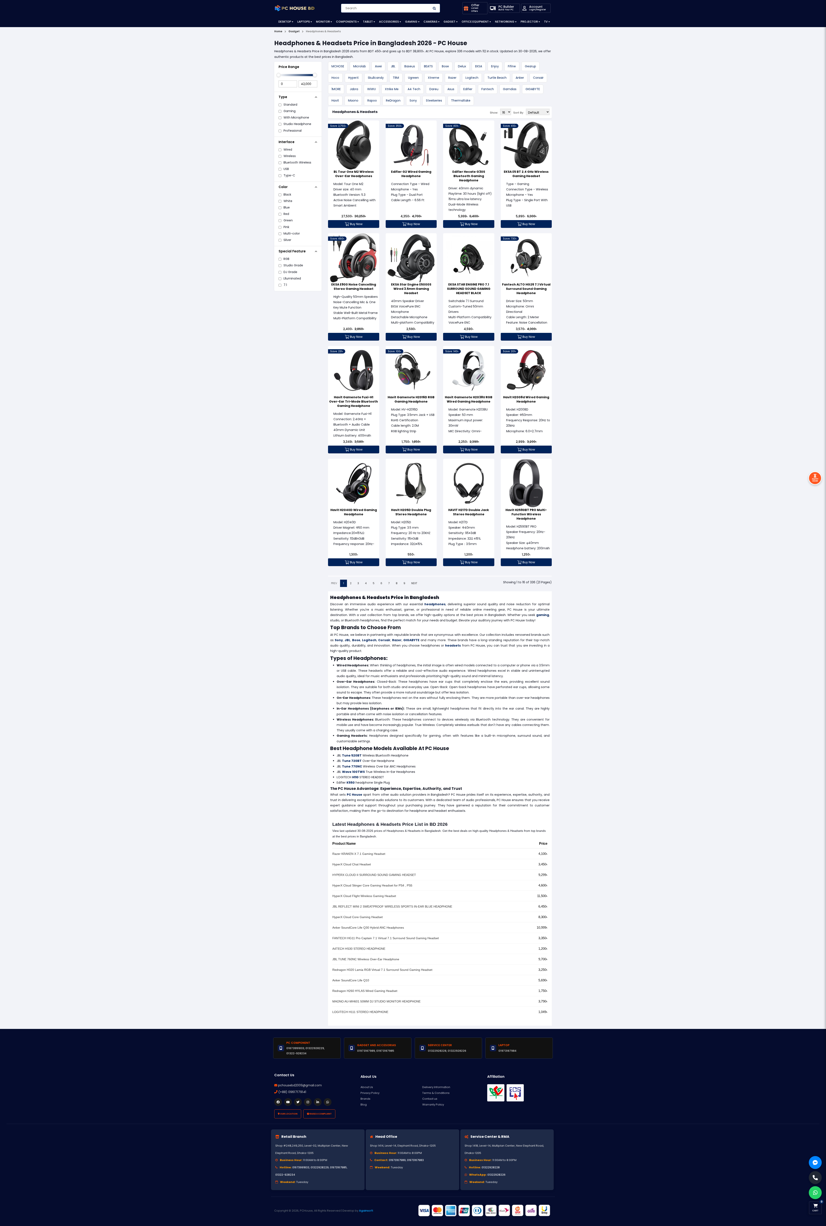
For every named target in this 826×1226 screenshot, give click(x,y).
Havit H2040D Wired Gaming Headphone (353, 512)
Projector (529, 22)
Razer (452, 78)
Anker (520, 78)
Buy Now (355, 224)
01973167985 (338, 1167)
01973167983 (415, 1160)
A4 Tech (414, 89)
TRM (396, 78)
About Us (367, 1087)
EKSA (478, 66)
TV (546, 22)
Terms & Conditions (436, 1093)
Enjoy (495, 66)
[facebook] (278, 1102)
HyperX (353, 78)
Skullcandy (376, 78)
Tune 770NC (352, 766)
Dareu (433, 89)
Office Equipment (475, 22)
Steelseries (434, 100)
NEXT (414, 583)
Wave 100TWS (353, 772)
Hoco (335, 78)
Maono (353, 100)
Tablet (368, 22)
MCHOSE (337, 66)
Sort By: (518, 113)
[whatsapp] (327, 1102)
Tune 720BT (352, 761)
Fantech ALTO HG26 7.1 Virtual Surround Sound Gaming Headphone (526, 288)
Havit (335, 100)
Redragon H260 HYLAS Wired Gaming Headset (364, 991)
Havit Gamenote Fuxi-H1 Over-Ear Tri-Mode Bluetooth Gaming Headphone (353, 401)
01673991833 (300, 1167)
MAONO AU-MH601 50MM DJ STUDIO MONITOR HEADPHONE (376, 1001)
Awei (378, 66)
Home (278, 31)
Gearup (530, 66)
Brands (365, 1099)
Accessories (389, 22)
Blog (364, 1104)
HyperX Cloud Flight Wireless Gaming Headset (364, 896)
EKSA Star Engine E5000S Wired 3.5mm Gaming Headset (411, 288)
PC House (354, 794)
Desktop (284, 22)
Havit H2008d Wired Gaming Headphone (526, 399)
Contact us (429, 1099)
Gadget (449, 22)
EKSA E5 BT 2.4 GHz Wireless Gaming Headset (526, 174)
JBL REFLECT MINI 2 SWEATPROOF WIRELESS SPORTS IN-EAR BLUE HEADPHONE (392, 906)
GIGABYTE (532, 89)
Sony (413, 100)
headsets (453, 645)
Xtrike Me (392, 89)
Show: (494, 113)
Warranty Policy (433, 1104)
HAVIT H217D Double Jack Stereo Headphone (468, 512)
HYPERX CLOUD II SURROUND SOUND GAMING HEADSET (374, 875)
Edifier (467, 89)
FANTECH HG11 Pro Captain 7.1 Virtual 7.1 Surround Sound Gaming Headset (385, 938)
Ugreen (413, 78)
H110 (355, 777)
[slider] (278, 75)
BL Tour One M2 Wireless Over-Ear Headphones (354, 174)
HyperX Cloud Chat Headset (351, 864)
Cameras (430, 22)
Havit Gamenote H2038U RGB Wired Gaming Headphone (468, 399)
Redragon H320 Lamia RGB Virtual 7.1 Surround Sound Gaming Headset (382, 969)
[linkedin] (318, 1102)
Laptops (303, 22)
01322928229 (320, 1167)
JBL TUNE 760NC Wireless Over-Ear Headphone (365, 959)
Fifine (512, 66)
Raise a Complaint (320, 1113)
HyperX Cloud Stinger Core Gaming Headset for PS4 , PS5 (372, 885)
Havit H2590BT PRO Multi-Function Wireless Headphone (526, 514)
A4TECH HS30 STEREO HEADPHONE (358, 948)
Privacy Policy (370, 1093)
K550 (351, 782)
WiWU (371, 89)
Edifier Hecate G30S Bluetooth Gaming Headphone (468, 176)
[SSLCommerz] (484, 1210)
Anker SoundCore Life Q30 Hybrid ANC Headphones (368, 927)
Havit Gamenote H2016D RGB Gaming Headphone (411, 399)
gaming (542, 615)
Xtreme (433, 78)
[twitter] (298, 1102)
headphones (434, 604)
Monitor (323, 22)
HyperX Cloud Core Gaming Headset (357, 917)
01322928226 (496, 1175)
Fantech (487, 89)
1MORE (336, 89)
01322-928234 (285, 1175)
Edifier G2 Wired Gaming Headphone (411, 174)
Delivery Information (436, 1087)
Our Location (288, 1113)
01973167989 (397, 1160)
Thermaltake (460, 100)
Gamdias (509, 89)
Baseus (409, 66)
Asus (450, 89)
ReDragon (393, 100)
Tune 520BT (352, 755)
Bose (445, 66)
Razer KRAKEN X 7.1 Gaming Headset (358, 853)
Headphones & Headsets (355, 111)
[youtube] (288, 1102)
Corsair (538, 78)
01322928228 (491, 1167)
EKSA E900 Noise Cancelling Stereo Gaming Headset (353, 286)
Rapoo (372, 100)
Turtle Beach (497, 78)
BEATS (428, 66)
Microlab (359, 66)
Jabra (354, 89)
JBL (393, 66)
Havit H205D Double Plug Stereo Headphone (411, 512)
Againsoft (366, 1211)
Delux (462, 66)
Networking (504, 22)
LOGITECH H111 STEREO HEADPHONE (360, 1012)
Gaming (411, 22)
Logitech (471, 78)
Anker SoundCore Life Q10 (350, 980)
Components (346, 22)
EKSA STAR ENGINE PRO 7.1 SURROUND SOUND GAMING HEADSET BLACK (468, 288)
